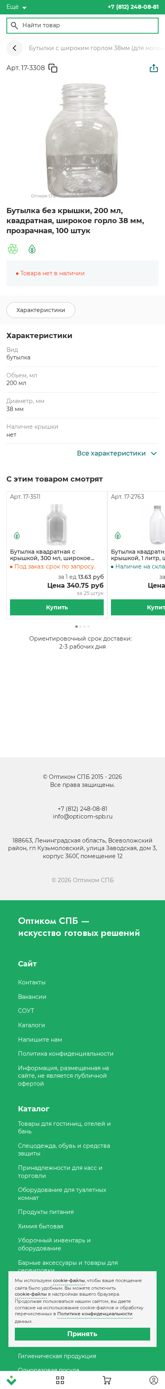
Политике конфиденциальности (95, 1313)
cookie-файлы (69, 1280)
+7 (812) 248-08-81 (82, 808)
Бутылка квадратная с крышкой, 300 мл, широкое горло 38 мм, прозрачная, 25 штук (52, 555)
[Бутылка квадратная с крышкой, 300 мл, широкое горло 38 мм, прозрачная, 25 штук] (57, 525)
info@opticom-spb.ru (83, 816)
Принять (82, 1334)
